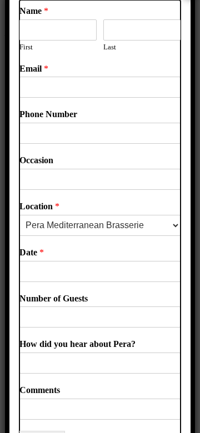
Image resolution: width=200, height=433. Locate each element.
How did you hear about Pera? (77, 344)
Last (109, 47)
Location (39, 206)
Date (31, 252)
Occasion (36, 160)
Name (33, 11)
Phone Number (48, 114)
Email (33, 68)
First (26, 47)
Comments (39, 390)
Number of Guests (53, 298)
